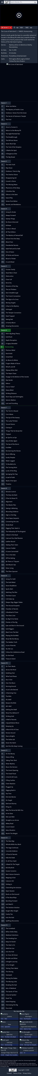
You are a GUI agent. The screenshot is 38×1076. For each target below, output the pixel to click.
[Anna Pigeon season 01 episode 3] (28, 1014)
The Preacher (27, 1019)
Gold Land (9, 1042)
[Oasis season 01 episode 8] (9, 1022)
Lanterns (9, 1016)
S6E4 (21, 27)
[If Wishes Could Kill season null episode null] (28, 1048)
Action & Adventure (21, 45)
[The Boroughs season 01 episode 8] (28, 1032)
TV (24, 1053)
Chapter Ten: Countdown (12, 1055)
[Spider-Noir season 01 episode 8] (9, 1032)
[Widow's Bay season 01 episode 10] (28, 1040)
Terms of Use (17, 1073)
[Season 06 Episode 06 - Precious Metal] (31, 28)
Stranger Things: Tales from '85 (9, 1053)
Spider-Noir (9, 1035)
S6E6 (26, 27)
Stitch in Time (27, 1029)
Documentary (13, 47)
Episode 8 (7, 1027)
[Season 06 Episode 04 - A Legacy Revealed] (17, 28)
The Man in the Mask (10, 1037)
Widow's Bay (28, 1042)
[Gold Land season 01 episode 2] (9, 1040)
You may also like (19, 1011)
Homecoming (8, 1045)
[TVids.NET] (7, 2)
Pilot (6, 1019)
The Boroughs (28, 1035)
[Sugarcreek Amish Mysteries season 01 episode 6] (28, 1023)
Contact (9, 1073)
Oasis (9, 1024)
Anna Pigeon (28, 1016)
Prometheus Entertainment (17, 56)
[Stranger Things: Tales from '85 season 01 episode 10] (9, 1049)
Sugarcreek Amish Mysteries (28, 1027)
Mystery (11, 45)
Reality (29, 45)
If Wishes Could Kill (28, 1050)
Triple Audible (27, 1037)
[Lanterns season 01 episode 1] (9, 1014)
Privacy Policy (27, 1073)
